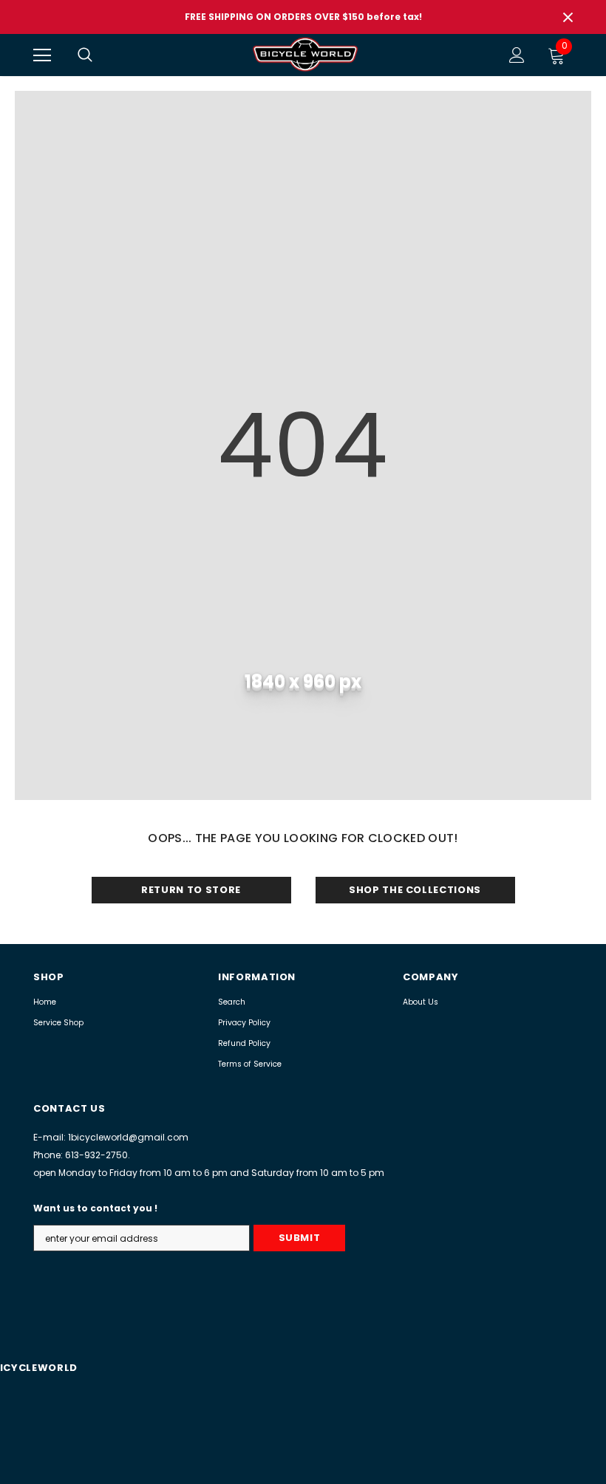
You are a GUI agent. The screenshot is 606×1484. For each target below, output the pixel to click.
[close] (567, 17)
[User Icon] (517, 55)
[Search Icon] (100, 55)
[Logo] (305, 54)
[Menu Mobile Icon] (42, 55)
